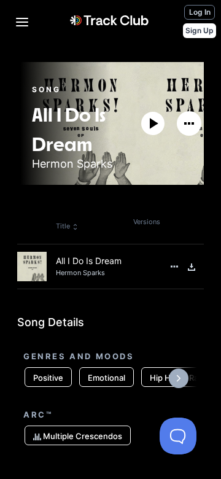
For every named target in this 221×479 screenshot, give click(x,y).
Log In (200, 12)
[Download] (191, 267)
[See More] (189, 123)
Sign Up (199, 30)
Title (63, 226)
